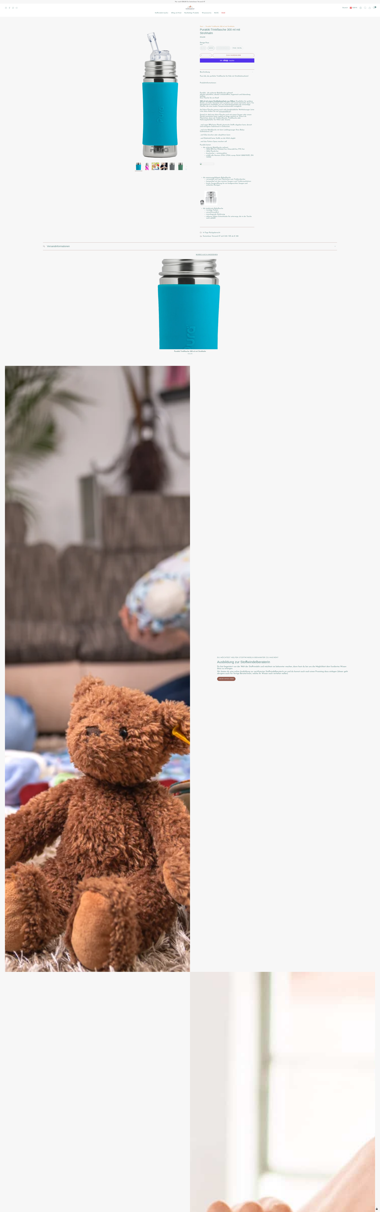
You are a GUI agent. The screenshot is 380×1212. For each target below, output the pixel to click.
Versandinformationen (58, 246)
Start (201, 26)
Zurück (135, 94)
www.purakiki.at (224, 111)
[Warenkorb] (369, 8)
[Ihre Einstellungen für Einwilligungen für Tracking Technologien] (376, 1208)
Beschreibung (205, 72)
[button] (365, 8)
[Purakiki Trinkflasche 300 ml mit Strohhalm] (190, 304)
